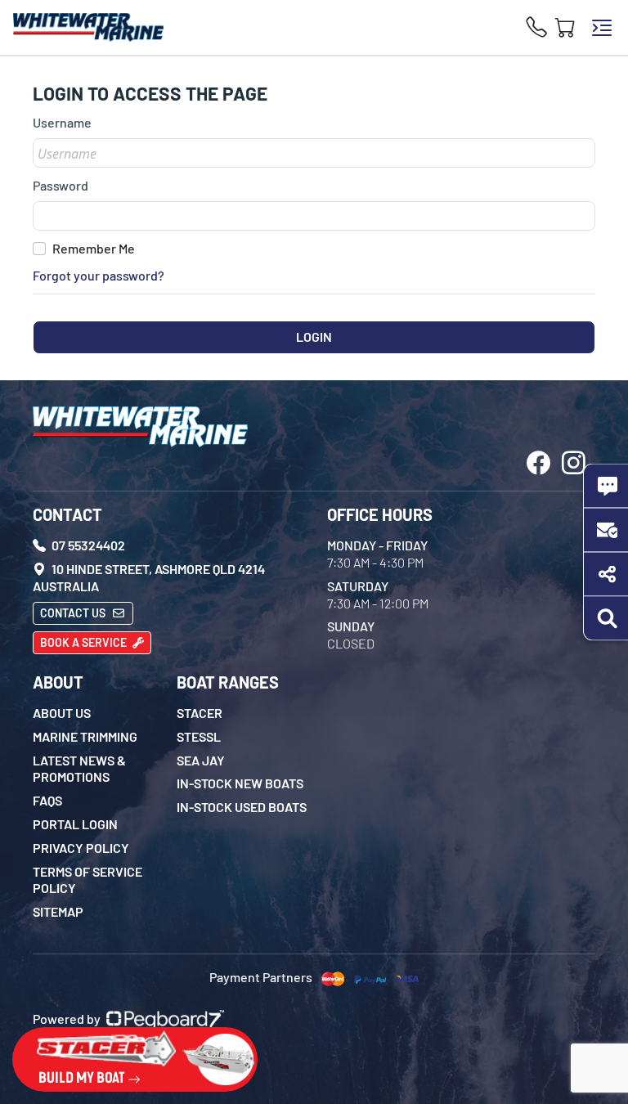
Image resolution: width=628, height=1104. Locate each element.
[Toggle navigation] (602, 28)
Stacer (199, 712)
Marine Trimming (85, 736)
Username (62, 122)
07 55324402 (87, 545)
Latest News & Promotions (79, 768)
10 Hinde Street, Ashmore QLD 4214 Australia (149, 577)
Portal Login (75, 824)
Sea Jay (201, 760)
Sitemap (58, 911)
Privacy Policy (81, 847)
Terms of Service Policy (87, 880)
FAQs (47, 800)
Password (60, 185)
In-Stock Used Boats (242, 807)
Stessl (199, 736)
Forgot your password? (98, 275)
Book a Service (84, 642)
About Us (62, 712)
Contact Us (74, 613)
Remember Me (93, 248)
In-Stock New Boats (240, 783)
